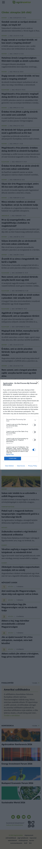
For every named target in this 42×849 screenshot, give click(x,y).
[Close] (38, 383)
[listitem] (21, 420)
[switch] (34, 425)
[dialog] (21, 424)
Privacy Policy (32, 466)
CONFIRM (12, 458)
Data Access (21, 466)
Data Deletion (9, 466)
